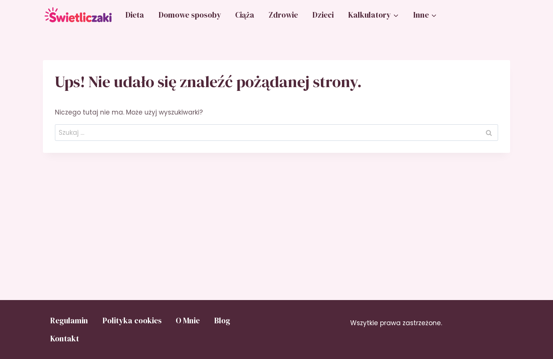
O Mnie (188, 320)
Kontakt (64, 338)
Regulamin (69, 320)
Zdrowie (283, 14)
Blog (222, 320)
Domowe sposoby (189, 14)
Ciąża (244, 14)
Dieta (134, 14)
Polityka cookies (132, 320)
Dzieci (323, 14)
